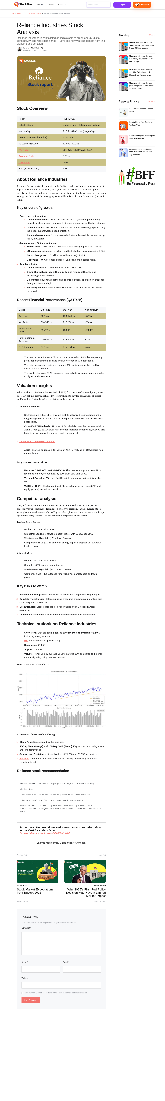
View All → (151, 35)
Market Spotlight (22, 885)
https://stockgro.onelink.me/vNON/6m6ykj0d (45, 833)
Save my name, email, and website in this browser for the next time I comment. (56, 993)
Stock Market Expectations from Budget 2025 (35, 891)
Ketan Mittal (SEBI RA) (34, 48)
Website (25, 978)
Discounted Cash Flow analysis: (37, 441)
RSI (26, 640)
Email (66, 962)
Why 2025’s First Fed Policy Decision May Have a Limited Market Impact (86, 892)
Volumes (24, 758)
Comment (26, 928)
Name (25, 962)
